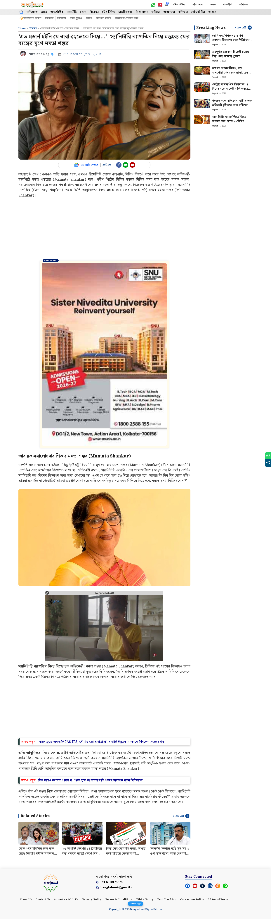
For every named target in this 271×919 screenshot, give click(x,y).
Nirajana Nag (39, 54)
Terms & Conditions (119, 899)
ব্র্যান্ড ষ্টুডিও (76, 18)
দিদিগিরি (49, 18)
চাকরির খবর (125, 12)
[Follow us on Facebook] (119, 165)
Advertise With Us (66, 899)
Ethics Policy (145, 899)
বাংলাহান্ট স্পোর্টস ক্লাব (126, 18)
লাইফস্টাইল (198, 12)
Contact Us (43, 899)
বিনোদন (94, 12)
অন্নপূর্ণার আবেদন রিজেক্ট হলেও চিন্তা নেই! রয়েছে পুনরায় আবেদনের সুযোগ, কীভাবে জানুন (231, 56)
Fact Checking (166, 899)
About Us (25, 899)
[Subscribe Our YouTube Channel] (132, 165)
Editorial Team (218, 899)
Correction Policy (192, 899)
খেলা (83, 12)
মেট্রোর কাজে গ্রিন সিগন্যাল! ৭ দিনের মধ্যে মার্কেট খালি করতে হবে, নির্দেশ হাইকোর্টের (230, 89)
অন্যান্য (212, 12)
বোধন (89, 18)
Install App (135, 903)
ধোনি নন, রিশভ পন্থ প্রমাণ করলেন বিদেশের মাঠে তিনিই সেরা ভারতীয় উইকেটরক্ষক (232, 40)
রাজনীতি (227, 4)
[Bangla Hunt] (32, 4)
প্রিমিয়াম (61, 18)
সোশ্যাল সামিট (103, 18)
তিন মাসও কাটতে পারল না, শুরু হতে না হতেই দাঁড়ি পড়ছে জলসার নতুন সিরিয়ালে (90, 780)
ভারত (213, 4)
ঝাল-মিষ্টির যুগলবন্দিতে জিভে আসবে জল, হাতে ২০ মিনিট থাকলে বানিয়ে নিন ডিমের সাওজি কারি (231, 124)
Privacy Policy (92, 899)
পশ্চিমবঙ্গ (197, 4)
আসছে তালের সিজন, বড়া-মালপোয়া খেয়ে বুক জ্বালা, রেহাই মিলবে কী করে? (231, 72)
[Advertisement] (104, 229)
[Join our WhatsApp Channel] (125, 165)
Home (22, 28)
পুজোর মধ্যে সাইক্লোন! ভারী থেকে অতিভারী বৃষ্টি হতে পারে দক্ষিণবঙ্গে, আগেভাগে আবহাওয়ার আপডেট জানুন (232, 107)
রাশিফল (243, 4)
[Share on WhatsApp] (268, 455)
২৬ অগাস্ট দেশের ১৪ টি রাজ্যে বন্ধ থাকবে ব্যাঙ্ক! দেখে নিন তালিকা (82, 853)
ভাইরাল (156, 12)
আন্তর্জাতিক (57, 12)
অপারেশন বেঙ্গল (32, 18)
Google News (90, 165)
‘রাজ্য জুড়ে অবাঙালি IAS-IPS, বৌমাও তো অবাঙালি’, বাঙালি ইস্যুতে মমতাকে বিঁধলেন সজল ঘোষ (101, 741)
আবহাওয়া (169, 12)
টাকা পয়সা (142, 12)
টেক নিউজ (179, 4)
